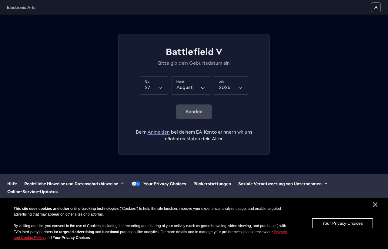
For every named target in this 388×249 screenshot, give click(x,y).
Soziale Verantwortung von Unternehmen (280, 184)
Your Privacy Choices (342, 223)
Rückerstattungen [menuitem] (212, 184)
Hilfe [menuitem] (12, 184)
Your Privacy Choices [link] (164, 184)
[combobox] (154, 85)
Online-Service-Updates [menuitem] (32, 191)
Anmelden (159, 132)
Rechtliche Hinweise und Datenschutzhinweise (71, 184)
